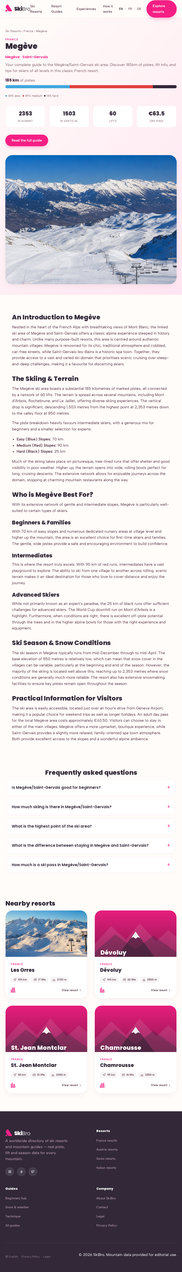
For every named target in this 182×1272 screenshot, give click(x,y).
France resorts (106, 1140)
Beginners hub (16, 1198)
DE (139, 8)
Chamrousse (117, 1065)
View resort (70, 990)
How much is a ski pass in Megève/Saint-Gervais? (60, 864)
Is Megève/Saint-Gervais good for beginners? (56, 787)
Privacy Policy (106, 1225)
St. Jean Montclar (34, 1065)
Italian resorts (106, 1168)
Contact (102, 1207)
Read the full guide (27, 140)
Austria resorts (107, 1149)
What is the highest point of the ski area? (52, 826)
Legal (100, 1216)
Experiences (86, 9)
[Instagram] (9, 1171)
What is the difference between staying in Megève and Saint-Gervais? (80, 845)
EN (121, 8)
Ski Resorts (36, 9)
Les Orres (23, 970)
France (28, 31)
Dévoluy (111, 970)
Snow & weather (17, 1207)
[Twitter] (32, 1171)
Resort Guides (56, 9)
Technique (13, 1216)
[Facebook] (21, 1171)
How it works (108, 9)
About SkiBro (106, 1198)
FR (130, 8)
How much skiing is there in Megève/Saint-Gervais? (62, 807)
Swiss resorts (105, 1159)
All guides (12, 1225)
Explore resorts (159, 9)
